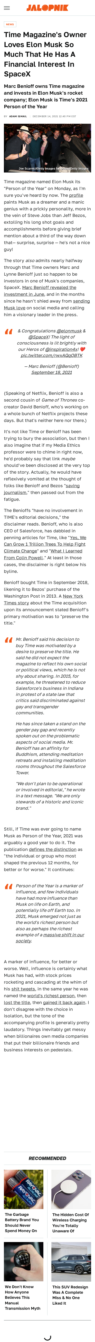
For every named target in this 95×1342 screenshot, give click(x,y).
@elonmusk (69, 330)
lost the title (17, 1002)
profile (76, 195)
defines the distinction (52, 849)
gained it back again (64, 1002)
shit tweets (23, 988)
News (10, 24)
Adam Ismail (18, 116)
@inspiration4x (61, 349)
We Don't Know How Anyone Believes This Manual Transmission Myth (22, 1297)
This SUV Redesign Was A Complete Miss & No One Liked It (70, 1295)
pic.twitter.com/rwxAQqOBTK (51, 355)
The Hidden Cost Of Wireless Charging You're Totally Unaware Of (70, 1222)
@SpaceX (38, 336)
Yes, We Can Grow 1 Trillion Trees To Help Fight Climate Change (45, 544)
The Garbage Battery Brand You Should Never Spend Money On (22, 1222)
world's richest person (51, 995)
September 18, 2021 (51, 372)
